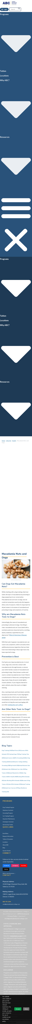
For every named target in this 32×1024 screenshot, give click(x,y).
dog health (14, 765)
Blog (4, 847)
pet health (12, 776)
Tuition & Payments (8, 839)
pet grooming (20, 758)
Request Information (8, 836)
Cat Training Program (8, 816)
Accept (18, 1009)
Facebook (6, 865)
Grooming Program (8, 813)
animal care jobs (19, 769)
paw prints (16, 750)
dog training (7, 750)
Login (5, 9)
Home (3, 440)
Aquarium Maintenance (9, 819)
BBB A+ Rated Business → (9, 873)
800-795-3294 (7, 901)
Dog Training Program (8, 807)
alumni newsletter (14, 773)
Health (14, 440)
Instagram (15, 865)
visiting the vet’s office (15, 705)
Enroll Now (5, 833)
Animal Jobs (8, 769)
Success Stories (7, 850)
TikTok (6, 869)
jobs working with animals (13, 780)
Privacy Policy (12, 916)
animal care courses (11, 788)
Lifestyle (8, 440)
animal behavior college (17, 761)
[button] (16, 224)
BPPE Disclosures (23, 914)
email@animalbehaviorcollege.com (11, 904)
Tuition (3, 71)
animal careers (9, 758)
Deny (26, 1009)
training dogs (14, 754)
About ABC (6, 845)
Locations (4, 75)
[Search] (19, 8)
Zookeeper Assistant (8, 822)
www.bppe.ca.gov (16, 936)
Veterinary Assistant (8, 810)
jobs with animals (14, 784)
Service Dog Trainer (8, 824)
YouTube (23, 865)
